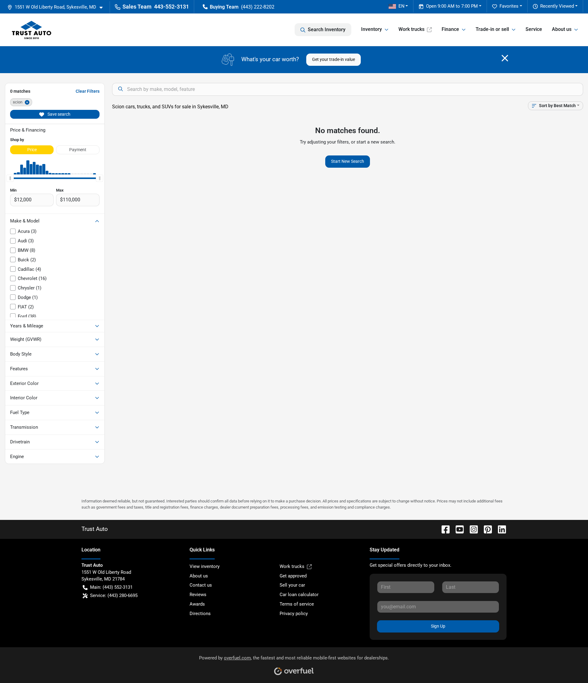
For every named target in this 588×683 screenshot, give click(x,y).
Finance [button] (450, 29)
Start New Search (347, 161)
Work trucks (411, 29)
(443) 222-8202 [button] (257, 7)
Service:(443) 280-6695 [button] (114, 595)
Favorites (508, 6)
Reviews (198, 594)
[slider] (10, 178)
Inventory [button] (371, 29)
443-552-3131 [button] (171, 6)
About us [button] (561, 29)
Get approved (293, 576)
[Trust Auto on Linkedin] (499, 528)
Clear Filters (88, 91)
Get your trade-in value (333, 59)
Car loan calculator (299, 594)
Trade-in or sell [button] (492, 29)
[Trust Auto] (31, 29)
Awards (197, 604)
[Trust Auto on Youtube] (457, 528)
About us (199, 576)
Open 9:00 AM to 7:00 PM (452, 6)
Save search (58, 114)
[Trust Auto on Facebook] (443, 528)
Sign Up (438, 626)
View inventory (205, 566)
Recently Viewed (557, 6)
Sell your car (292, 585)
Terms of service (297, 604)
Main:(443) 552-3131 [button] (111, 587)
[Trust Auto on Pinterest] (485, 528)
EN (401, 6)
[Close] (505, 58)
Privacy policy (294, 613)
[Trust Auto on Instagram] (471, 528)
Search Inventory (326, 29)
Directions (200, 613)
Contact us (201, 585)
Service (534, 29)
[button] (57, 7)
